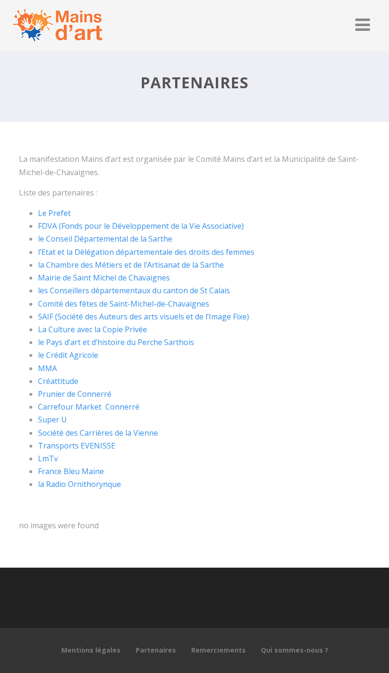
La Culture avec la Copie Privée (92, 329)
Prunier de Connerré (74, 394)
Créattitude (58, 381)
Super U (52, 419)
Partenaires (156, 649)
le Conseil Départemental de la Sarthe (105, 239)
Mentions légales (90, 649)
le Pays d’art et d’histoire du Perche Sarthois (116, 342)
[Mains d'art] (57, 45)
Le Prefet (54, 213)
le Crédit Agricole (68, 355)
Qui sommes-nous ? (294, 649)
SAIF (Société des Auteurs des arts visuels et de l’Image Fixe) (143, 316)
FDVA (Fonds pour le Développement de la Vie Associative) (141, 226)
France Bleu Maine (71, 471)
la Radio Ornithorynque (79, 484)
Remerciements (218, 649)
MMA (47, 368)
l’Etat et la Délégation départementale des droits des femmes (146, 252)
